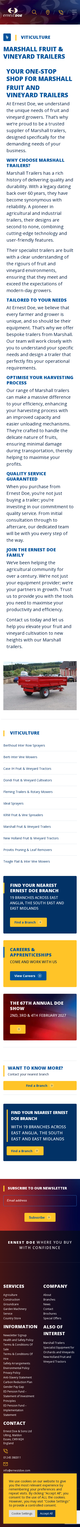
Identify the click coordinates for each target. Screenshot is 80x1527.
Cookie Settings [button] (22, 1513)
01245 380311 (12, 1457)
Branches (49, 1299)
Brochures (50, 1313)
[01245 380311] (61, 12)
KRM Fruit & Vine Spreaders (23, 815)
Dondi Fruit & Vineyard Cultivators (27, 780)
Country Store (12, 1318)
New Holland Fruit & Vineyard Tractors (31, 838)
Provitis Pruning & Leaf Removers (27, 850)
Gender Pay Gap (13, 1387)
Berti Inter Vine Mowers (20, 757)
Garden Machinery (14, 1309)
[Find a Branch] (48, 12)
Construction (11, 1299)
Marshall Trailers (54, 1343)
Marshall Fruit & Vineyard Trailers (27, 826)
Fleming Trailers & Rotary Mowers (28, 792)
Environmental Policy (16, 1368)
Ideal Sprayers (13, 803)
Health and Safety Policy (18, 1340)
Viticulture (35, 37)
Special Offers (52, 1318)
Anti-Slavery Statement (17, 1377)
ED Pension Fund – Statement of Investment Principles (18, 1396)
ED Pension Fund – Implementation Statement (14, 1410)
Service (7, 1313)
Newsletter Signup (15, 1335)
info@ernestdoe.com (16, 1470)
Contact (48, 1309)
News (46, 1304)
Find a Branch (36, 1085)
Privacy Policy (11, 1373)
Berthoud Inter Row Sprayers (24, 745)
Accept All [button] (46, 1513)
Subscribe (37, 1217)
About (47, 1295)
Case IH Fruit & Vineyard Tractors (27, 768)
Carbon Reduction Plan (17, 1382)
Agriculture (10, 1295)
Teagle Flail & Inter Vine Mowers (26, 861)
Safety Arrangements (16, 1363)
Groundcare (11, 1304)
